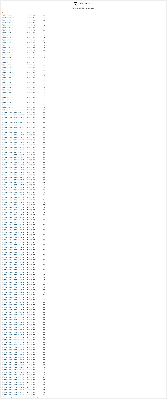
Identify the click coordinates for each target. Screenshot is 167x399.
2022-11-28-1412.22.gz (8, 55)
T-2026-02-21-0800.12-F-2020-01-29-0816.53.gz (13, 309)
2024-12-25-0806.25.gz (8, 84)
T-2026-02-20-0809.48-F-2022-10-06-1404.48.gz (13, 244)
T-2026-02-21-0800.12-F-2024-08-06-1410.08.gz (13, 362)
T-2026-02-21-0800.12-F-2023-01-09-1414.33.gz (13, 349)
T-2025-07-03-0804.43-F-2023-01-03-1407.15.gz (13, 160)
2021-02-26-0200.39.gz (8, 24)
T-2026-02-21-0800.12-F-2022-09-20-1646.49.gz (13, 332)
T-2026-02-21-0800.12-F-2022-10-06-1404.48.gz (13, 337)
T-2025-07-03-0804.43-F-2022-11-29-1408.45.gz (13, 157)
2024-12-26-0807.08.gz (8, 85)
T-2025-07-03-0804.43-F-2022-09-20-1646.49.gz (13, 145)
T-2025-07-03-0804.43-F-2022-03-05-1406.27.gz (13, 134)
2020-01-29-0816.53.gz (8, 22)
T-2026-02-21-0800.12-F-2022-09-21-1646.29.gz (13, 334)
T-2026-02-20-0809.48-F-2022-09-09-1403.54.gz (13, 237)
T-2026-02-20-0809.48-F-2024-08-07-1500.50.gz (13, 270)
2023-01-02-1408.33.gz (8, 59)
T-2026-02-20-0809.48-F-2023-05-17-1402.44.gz (13, 259)
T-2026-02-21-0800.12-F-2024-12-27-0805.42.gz (13, 374)
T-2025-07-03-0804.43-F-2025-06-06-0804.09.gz (13, 200)
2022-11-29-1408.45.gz (8, 57)
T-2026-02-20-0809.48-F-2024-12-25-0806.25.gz (13, 277)
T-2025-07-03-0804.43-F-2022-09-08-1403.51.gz (13, 142)
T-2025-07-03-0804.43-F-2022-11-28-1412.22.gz (13, 155)
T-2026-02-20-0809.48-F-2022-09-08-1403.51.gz (13, 235)
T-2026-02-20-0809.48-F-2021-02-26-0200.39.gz (13, 217)
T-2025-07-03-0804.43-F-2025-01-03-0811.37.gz (13, 190)
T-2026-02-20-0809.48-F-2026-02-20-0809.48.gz (13, 299)
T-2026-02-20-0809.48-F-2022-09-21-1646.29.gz (13, 240)
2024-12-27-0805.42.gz (8, 87)
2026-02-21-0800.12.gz (8, 107)
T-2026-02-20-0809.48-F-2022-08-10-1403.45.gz (13, 234)
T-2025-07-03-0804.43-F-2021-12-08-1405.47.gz (13, 130)
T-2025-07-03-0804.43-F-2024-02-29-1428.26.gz (13, 170)
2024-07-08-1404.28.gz (8, 74)
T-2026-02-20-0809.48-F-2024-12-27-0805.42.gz (13, 280)
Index (4, 109)
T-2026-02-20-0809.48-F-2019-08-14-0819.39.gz (13, 209)
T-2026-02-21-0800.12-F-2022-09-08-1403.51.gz (13, 329)
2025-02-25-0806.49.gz (8, 92)
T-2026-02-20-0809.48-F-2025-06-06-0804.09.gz (13, 294)
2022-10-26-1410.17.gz (8, 52)
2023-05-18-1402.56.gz (8, 67)
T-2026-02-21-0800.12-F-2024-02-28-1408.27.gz (13, 355)
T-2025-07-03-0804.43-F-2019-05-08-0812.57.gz (13, 110)
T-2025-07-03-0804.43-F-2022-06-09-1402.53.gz (13, 137)
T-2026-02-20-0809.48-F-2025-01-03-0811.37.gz (13, 284)
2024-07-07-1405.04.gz (8, 72)
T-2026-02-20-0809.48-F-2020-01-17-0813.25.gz (13, 214)
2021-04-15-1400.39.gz (8, 27)
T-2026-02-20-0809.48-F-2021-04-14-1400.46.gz (13, 219)
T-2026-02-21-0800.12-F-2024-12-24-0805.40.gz (13, 369)
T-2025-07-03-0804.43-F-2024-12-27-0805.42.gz (13, 187)
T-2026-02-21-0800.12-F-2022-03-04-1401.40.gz (13, 319)
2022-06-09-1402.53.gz (8, 37)
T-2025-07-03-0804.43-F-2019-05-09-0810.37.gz (13, 112)
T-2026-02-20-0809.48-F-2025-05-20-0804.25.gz (13, 290)
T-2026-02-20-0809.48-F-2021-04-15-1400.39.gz (13, 220)
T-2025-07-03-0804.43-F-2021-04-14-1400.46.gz (13, 125)
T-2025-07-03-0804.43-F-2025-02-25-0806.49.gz (13, 192)
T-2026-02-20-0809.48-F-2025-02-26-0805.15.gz (13, 287)
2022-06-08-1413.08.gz (8, 35)
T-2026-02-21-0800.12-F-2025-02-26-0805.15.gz (13, 381)
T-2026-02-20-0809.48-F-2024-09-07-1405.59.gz (13, 274)
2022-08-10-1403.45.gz (8, 40)
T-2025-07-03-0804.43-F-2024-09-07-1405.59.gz (13, 180)
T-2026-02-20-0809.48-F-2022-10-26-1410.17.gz (13, 245)
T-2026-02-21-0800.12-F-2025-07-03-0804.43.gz (13, 390)
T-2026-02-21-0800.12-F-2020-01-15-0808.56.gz (13, 304)
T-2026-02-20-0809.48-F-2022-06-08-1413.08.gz (13, 229)
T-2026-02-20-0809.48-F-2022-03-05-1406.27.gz (13, 227)
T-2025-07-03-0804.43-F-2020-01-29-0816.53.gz (13, 122)
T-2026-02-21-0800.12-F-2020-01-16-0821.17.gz (13, 305)
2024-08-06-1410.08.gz (8, 75)
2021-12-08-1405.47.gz (8, 30)
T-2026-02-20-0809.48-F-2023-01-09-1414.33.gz (13, 255)
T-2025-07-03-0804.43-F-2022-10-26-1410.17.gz (13, 152)
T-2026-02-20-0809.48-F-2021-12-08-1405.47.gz (13, 224)
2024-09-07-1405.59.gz (8, 80)
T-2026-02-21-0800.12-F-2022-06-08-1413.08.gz (13, 322)
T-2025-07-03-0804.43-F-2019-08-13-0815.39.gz (13, 114)
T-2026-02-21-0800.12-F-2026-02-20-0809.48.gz (13, 392)
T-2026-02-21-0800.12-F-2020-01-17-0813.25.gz (13, 307)
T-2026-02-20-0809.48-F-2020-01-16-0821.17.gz (13, 212)
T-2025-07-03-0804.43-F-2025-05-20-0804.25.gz (13, 197)
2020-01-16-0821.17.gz (8, 19)
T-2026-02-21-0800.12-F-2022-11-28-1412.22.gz (13, 342)
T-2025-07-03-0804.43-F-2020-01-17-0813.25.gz (13, 120)
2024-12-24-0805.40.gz (8, 82)
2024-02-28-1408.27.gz (8, 69)
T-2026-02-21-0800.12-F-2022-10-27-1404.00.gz (13, 340)
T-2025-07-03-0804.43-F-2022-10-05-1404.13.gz (13, 149)
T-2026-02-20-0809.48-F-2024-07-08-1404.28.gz (13, 267)
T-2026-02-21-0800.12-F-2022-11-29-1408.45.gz (13, 344)
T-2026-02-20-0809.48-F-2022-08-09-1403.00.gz (13, 232)
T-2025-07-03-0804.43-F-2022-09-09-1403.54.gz (13, 144)
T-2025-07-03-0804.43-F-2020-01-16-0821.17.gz (13, 119)
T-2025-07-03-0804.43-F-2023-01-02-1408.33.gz (13, 159)
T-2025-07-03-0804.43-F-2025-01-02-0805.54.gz (13, 189)
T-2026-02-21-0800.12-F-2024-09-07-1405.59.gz (13, 367)
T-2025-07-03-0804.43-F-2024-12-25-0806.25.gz (13, 184)
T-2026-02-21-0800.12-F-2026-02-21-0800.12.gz (13, 394)
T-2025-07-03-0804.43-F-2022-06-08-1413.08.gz (13, 135)
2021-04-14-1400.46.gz (8, 25)
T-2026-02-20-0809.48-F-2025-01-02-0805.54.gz (13, 282)
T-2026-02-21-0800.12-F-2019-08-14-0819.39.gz (13, 302)
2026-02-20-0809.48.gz (8, 105)
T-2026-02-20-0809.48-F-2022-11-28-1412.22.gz (13, 249)
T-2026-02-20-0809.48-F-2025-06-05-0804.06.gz (13, 292)
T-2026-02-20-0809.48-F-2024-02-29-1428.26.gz (13, 264)
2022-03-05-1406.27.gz (8, 34)
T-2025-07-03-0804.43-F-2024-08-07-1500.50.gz (13, 177)
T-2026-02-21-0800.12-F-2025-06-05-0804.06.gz (13, 385)
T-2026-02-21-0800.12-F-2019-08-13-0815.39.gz (13, 300)
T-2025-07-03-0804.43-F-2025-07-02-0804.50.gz (13, 202)
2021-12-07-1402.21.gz (8, 29)
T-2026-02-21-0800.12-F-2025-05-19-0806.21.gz (13, 382)
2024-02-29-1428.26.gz (8, 70)
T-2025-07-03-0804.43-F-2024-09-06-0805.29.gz (13, 179)
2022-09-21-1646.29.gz (8, 47)
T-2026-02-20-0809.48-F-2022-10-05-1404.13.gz (13, 242)
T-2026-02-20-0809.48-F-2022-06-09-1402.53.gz (13, 230)
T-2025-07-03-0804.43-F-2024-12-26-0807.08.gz (13, 185)
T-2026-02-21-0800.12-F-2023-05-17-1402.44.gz (13, 352)
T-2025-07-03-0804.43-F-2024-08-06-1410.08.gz (13, 175)
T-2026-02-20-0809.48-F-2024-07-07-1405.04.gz (13, 265)
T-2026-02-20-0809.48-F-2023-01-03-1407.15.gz (13, 254)
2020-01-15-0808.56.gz (8, 17)
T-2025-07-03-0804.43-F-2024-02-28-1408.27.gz (13, 169)
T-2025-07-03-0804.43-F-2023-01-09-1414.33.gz (13, 162)
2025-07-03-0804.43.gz (8, 104)
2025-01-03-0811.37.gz (8, 90)
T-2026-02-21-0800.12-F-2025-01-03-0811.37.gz (13, 377)
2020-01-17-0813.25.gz (8, 20)
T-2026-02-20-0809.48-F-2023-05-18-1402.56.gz (13, 260)
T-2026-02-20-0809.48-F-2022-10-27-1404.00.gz (13, 247)
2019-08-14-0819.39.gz (8, 15)
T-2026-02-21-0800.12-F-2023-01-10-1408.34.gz (13, 350)
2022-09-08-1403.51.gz (8, 42)
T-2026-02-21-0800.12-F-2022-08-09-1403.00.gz (13, 325)
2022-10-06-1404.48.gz (8, 50)
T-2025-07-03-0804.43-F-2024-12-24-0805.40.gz (13, 182)
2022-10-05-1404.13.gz (8, 49)
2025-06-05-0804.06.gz (8, 99)
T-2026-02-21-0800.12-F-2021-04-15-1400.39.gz (13, 314)
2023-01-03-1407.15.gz (8, 60)
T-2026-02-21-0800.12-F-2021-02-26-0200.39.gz (13, 310)
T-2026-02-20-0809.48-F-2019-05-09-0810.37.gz (13, 205)
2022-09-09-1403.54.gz (8, 44)
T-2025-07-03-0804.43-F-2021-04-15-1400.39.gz (13, 127)
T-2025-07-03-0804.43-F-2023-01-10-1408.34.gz (13, 164)
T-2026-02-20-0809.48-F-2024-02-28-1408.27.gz (13, 262)
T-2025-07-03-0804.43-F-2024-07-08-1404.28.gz (13, 174)
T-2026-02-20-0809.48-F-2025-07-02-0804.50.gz (13, 295)
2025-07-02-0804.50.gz (8, 102)
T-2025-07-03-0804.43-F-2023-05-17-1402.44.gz (13, 165)
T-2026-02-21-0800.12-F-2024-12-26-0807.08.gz (13, 372)
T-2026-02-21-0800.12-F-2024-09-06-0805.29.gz (13, 365)
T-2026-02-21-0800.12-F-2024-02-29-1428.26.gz (13, 357)
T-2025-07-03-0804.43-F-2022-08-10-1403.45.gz (13, 140)
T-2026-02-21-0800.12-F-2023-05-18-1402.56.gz (13, 354)
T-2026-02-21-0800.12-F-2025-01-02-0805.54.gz (13, 376)
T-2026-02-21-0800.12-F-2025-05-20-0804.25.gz (13, 384)
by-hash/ (5, 14)
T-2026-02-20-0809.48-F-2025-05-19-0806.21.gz (13, 289)
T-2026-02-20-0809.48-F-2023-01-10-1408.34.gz (13, 257)
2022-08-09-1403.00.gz (8, 39)
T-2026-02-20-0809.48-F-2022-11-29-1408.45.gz (13, 250)
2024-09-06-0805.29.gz (8, 79)
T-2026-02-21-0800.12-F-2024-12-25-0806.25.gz (13, 370)
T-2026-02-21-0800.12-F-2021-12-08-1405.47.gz (13, 317)
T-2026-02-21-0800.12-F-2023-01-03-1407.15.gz (13, 347)
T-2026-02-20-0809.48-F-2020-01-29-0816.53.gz (13, 215)
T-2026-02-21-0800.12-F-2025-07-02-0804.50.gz (13, 389)
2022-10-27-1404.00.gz (8, 54)
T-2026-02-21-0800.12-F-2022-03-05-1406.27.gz (13, 320)
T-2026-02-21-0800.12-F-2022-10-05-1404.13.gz (13, 335)
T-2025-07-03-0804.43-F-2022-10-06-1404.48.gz (13, 150)
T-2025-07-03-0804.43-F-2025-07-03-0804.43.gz (13, 204)
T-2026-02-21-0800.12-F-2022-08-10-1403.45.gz (13, 327)
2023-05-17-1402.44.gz (8, 65)
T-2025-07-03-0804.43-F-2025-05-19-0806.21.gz (13, 195)
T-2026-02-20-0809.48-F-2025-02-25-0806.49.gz (13, 285)
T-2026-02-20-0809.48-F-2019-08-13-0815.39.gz (13, 207)
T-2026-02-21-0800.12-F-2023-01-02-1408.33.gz (13, 345)
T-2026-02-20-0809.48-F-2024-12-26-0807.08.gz (13, 279)
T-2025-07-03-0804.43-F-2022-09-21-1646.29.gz (13, 147)
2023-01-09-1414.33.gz (8, 62)
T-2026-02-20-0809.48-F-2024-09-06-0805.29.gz (13, 272)
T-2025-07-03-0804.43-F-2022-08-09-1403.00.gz (13, 139)
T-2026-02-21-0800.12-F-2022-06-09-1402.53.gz (13, 324)
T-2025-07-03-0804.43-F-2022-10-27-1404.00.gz (13, 154)
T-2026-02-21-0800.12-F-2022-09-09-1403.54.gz (13, 330)
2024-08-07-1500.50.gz (8, 77)
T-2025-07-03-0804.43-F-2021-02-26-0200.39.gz (13, 124)
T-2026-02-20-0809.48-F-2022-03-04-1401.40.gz (13, 225)
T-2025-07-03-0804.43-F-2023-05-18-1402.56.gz (13, 167)
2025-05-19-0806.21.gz (8, 95)
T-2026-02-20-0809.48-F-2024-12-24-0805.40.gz (13, 275)
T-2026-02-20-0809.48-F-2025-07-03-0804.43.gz (13, 297)
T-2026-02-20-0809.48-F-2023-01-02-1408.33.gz (13, 252)
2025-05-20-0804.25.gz (8, 97)
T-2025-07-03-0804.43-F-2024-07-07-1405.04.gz (13, 172)
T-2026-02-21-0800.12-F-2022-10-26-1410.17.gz (13, 339)
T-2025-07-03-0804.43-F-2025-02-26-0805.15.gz (13, 194)
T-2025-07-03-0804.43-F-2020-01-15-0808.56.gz (13, 117)
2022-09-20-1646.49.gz (8, 45)
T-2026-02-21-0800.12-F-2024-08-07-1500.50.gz (13, 364)
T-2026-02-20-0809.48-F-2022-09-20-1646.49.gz (13, 239)
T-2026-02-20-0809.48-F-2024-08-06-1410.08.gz (13, 269)
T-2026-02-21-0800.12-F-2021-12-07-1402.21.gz (13, 315)
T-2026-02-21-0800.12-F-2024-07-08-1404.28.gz (13, 360)
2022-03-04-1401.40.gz (8, 32)
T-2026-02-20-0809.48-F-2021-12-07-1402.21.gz (13, 222)
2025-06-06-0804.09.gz (8, 100)
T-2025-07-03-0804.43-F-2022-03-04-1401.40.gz (13, 132)
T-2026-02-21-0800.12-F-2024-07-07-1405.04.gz (13, 359)
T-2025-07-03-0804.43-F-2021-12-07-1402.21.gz (13, 129)
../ (3, 12)
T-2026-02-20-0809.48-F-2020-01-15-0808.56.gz (13, 210)
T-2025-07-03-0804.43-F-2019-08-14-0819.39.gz (13, 115)
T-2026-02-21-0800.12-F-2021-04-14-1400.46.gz (13, 312)
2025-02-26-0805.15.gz (8, 94)
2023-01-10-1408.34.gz (8, 64)
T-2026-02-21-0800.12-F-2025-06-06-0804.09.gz (13, 387)
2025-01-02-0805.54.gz (8, 89)
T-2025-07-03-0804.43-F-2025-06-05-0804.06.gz (13, 199)
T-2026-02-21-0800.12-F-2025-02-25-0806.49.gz (13, 379)
